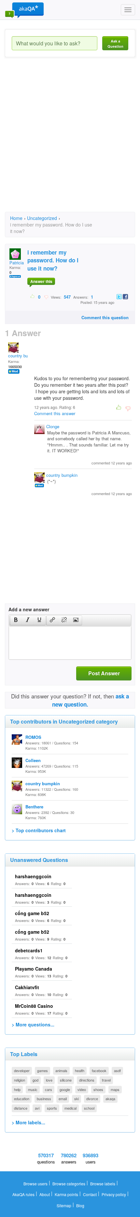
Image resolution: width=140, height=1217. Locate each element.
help (17, 1089)
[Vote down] (46, 296)
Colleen (33, 760)
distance (20, 1108)
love (49, 1080)
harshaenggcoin (33, 876)
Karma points (66, 1194)
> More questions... (33, 1024)
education (21, 1098)
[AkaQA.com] (24, 10)
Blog (80, 1205)
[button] (16, 620)
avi (37, 1108)
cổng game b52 (32, 913)
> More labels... (28, 1122)
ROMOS (33, 737)
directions (86, 1080)
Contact (90, 1194)
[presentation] (16, 620)
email (63, 1098)
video (81, 1089)
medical (70, 1108)
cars (48, 1089)
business (44, 1098)
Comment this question (105, 317)
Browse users (35, 1183)
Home (16, 218)
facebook (99, 1070)
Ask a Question (115, 44)
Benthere (34, 807)
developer (22, 1070)
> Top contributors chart (39, 830)
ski (76, 1098)
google (65, 1089)
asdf (117, 1070)
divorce (92, 1098)
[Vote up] (32, 296)
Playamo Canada (33, 968)
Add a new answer (28, 609)
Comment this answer (54, 413)
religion (19, 1080)
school (89, 1108)
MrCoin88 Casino (34, 1006)
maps (115, 1089)
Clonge (52, 426)
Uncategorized (42, 218)
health (79, 1070)
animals (61, 1070)
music (32, 1089)
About (44, 1194)
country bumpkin (23, 355)
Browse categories (68, 1183)
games (42, 1070)
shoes (98, 1089)
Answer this (41, 281)
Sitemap (64, 1205)
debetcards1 (29, 950)
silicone (66, 1080)
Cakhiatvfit (27, 987)
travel (106, 1080)
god (35, 1080)
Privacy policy (114, 1194)
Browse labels (102, 1183)
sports (52, 1108)
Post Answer (104, 673)
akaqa (110, 1098)
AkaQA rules (23, 1194)
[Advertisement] (70, 140)
